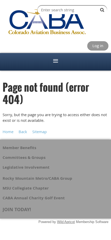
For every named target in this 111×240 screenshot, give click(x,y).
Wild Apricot (66, 222)
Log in (97, 45)
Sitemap (39, 131)
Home (8, 131)
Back (23, 131)
